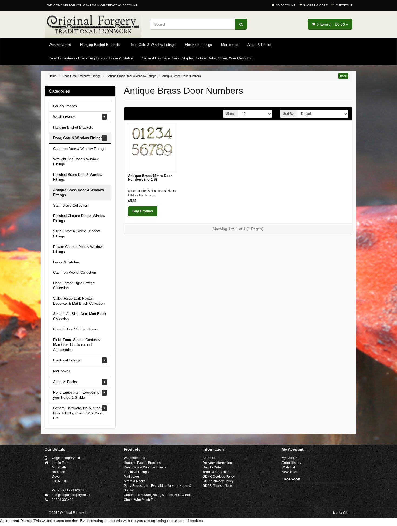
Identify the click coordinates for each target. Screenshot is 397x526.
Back (343, 76)
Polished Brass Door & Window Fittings (77, 177)
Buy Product (142, 211)
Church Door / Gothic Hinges (75, 329)
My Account (290, 458)
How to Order (212, 467)
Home (52, 76)
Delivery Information (217, 463)
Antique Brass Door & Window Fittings (131, 76)
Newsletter (289, 472)
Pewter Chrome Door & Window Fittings (77, 249)
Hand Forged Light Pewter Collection (73, 285)
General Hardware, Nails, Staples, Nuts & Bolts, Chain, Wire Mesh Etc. (197, 58)
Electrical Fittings (198, 45)
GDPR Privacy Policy (218, 481)
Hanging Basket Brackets (100, 45)
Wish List (288, 467)
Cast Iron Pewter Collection (74, 272)
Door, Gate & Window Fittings (152, 45)
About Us (209, 458)
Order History (291, 463)
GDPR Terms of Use (217, 486)
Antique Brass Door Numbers (181, 76)
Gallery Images (65, 106)
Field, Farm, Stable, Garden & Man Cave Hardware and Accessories (76, 345)
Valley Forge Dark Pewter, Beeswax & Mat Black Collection (79, 301)
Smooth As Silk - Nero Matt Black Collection (79, 316)
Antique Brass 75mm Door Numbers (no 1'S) (150, 178)
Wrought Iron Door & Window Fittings (75, 161)
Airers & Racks (259, 45)
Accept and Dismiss (16, 520)
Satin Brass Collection (70, 205)
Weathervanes (60, 45)
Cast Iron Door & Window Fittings (79, 149)
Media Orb (340, 513)
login (95, 5)
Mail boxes (229, 45)
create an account (121, 5)
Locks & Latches (66, 262)
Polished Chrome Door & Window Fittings (79, 218)
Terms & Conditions (217, 472)
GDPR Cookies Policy (219, 476)
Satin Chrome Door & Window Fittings (76, 233)
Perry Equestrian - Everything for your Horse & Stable (91, 58)
